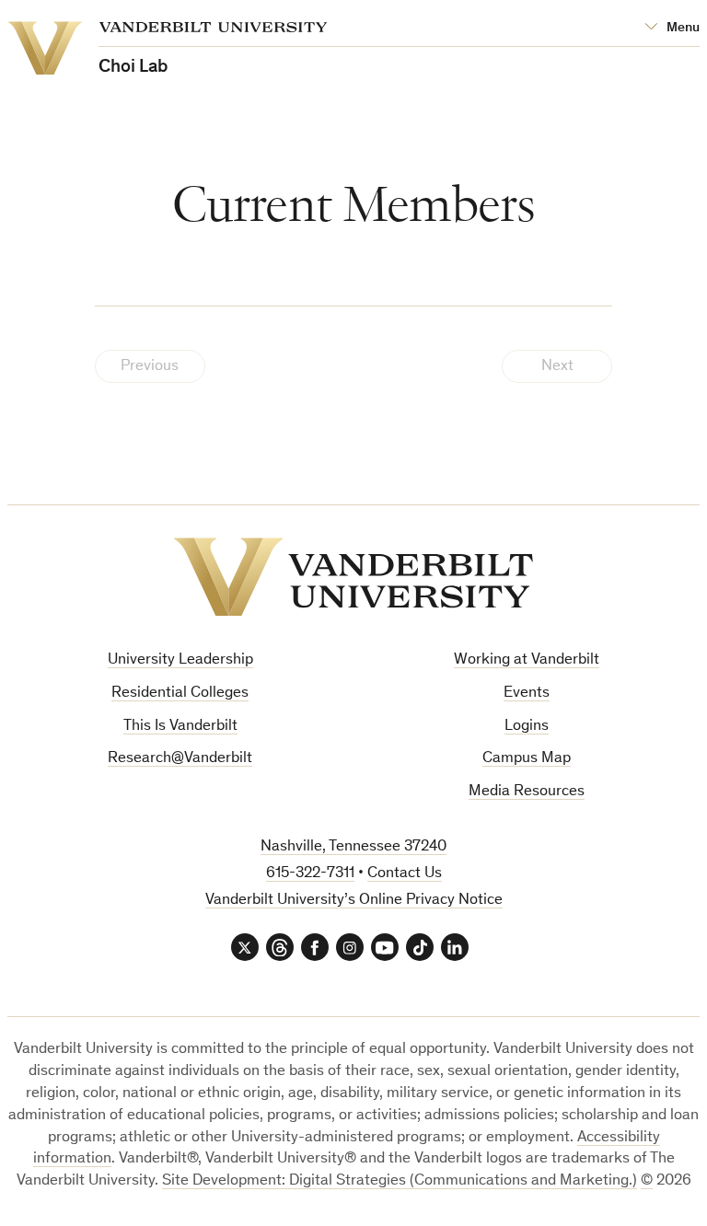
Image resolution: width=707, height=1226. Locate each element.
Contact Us (404, 874)
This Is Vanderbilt (180, 726)
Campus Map (526, 759)
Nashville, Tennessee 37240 (353, 847)
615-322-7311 (310, 874)
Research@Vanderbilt (180, 759)
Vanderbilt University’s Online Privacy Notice (354, 900)
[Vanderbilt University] (353, 577)
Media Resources (527, 792)
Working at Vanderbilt (526, 660)
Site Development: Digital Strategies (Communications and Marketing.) (399, 1181)
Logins (526, 726)
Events (527, 693)
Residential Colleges (180, 693)
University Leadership (180, 660)
